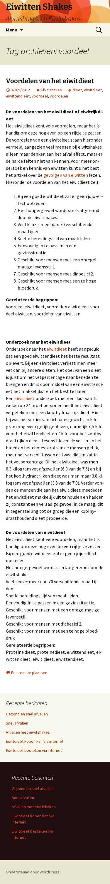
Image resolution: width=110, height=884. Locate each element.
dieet (77, 90)
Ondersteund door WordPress (32, 872)
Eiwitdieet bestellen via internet (34, 750)
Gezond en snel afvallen (27, 714)
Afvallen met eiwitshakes (28, 732)
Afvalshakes (51, 90)
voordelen (59, 96)
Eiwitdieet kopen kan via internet (34, 741)
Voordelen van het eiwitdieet (50, 81)
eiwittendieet (18, 96)
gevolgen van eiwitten (65, 175)
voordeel (40, 96)
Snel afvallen (17, 723)
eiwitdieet (93, 90)
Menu (11, 30)
